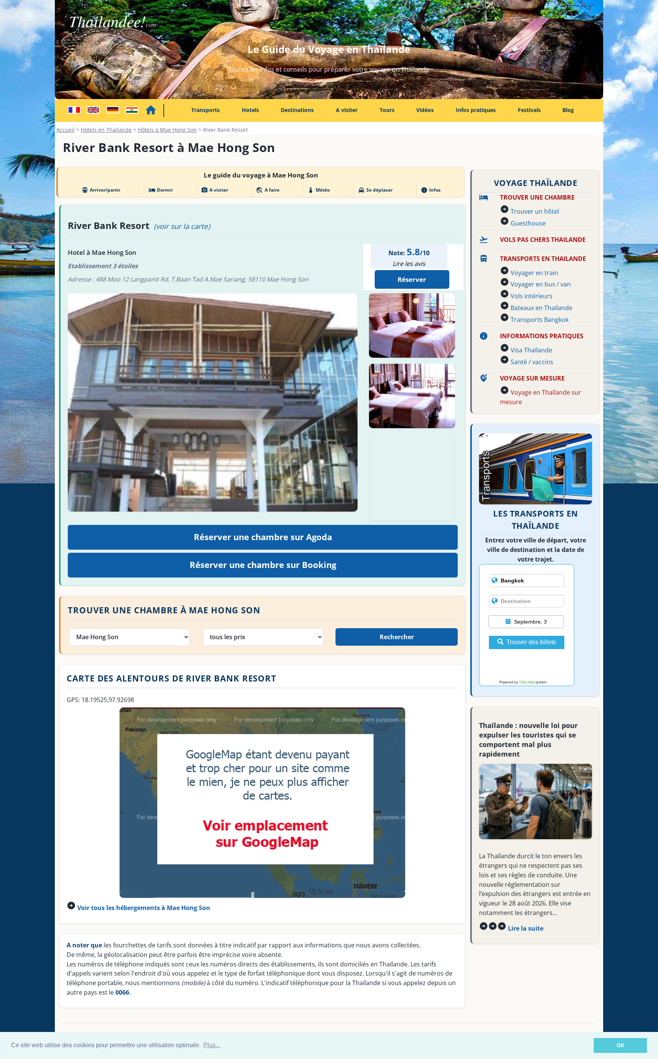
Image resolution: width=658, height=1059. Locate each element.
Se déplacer (375, 190)
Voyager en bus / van (541, 284)
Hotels (250, 110)
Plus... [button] (211, 1045)
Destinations (297, 110)
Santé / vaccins (532, 362)
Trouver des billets (531, 642)
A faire (267, 190)
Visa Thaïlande (531, 350)
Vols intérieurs (532, 296)
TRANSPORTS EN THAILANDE (543, 258)
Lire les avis (409, 263)
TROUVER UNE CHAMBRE (537, 197)
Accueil (65, 129)
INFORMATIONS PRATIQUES (541, 336)
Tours (387, 110)
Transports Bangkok (540, 319)
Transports (205, 110)
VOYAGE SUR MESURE (532, 378)
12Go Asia (527, 682)
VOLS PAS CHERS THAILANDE (543, 239)
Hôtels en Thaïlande (106, 129)
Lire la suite (525, 928)
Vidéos (425, 110)
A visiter (347, 110)
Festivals (529, 110)
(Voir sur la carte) (182, 226)
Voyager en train (534, 273)
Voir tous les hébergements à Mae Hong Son (143, 908)
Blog (568, 110)
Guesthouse (528, 223)
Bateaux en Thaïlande (541, 308)
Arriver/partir (100, 190)
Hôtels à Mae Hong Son (167, 129)
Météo (318, 190)
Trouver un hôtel (535, 211)
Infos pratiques (476, 110)
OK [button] (620, 1045)
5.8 (413, 251)
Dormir (161, 190)
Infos (431, 190)
